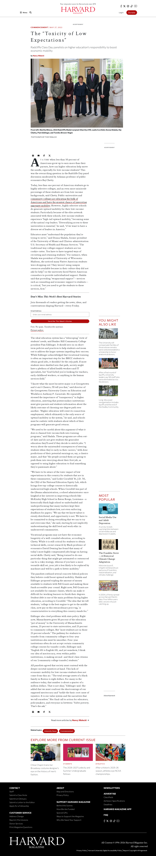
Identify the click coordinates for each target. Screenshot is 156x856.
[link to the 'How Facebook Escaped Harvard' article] (109, 586)
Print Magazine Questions (20, 827)
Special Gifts (62, 813)
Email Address (36, 311)
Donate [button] (131, 12)
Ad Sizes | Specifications (114, 801)
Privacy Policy (63, 795)
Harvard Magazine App (117, 809)
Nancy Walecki (38, 56)
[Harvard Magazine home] (78, 10)
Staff (11, 791)
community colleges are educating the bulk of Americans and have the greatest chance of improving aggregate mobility (59, 202)
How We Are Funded (66, 809)
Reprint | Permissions (18, 820)
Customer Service (20, 812)
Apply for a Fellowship (19, 806)
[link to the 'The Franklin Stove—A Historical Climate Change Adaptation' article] (109, 545)
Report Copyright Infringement (135, 850)
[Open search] (30, 12)
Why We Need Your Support (69, 820)
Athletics (100, 764)
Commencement (39, 27)
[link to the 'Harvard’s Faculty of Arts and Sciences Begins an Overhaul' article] (109, 391)
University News (50, 731)
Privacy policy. (37, 330)
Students (67, 764)
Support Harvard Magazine (73, 802)
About (60, 788)
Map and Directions (65, 791)
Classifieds (108, 797)
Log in (121, 12)
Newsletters (112, 788)
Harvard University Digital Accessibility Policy (105, 850)
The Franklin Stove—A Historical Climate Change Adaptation (109, 557)
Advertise (110, 793)
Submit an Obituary (18, 799)
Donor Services (16, 823)
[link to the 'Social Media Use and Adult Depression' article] (109, 509)
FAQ (106, 815)
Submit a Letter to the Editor (22, 802)
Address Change (16, 816)
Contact (14, 788)
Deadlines (108, 804)
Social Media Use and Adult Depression (107, 520)
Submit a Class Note (18, 795)
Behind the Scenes (65, 805)
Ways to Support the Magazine (70, 816)
